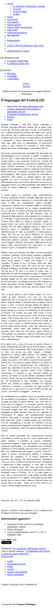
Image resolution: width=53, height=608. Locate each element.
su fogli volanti (20, 11)
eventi (10, 566)
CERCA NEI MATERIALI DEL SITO (25, 45)
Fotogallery (12, 76)
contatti (10, 569)
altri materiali (13, 35)
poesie (10, 16)
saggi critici (12, 30)
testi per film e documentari (19, 27)
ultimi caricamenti (15, 574)
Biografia (11, 73)
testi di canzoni (14, 24)
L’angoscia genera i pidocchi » (15, 553)
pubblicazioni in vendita (18, 51)
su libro (16, 14)
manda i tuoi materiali (17, 572)
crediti (10, 561)
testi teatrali (12, 19)
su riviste (17, 9)
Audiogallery (13, 78)
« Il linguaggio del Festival (37, 551)
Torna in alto (7, 556)
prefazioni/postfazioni (17, 32)
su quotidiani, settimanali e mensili (29, 6)
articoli (10, 3)
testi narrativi (13, 22)
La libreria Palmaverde (17, 61)
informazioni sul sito (16, 564)
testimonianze (13, 40)
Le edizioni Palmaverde (18, 63)
